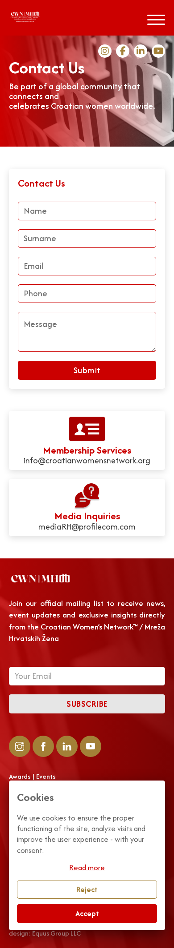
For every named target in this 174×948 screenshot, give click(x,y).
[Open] (156, 20)
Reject (87, 889)
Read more (87, 867)
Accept (87, 913)
